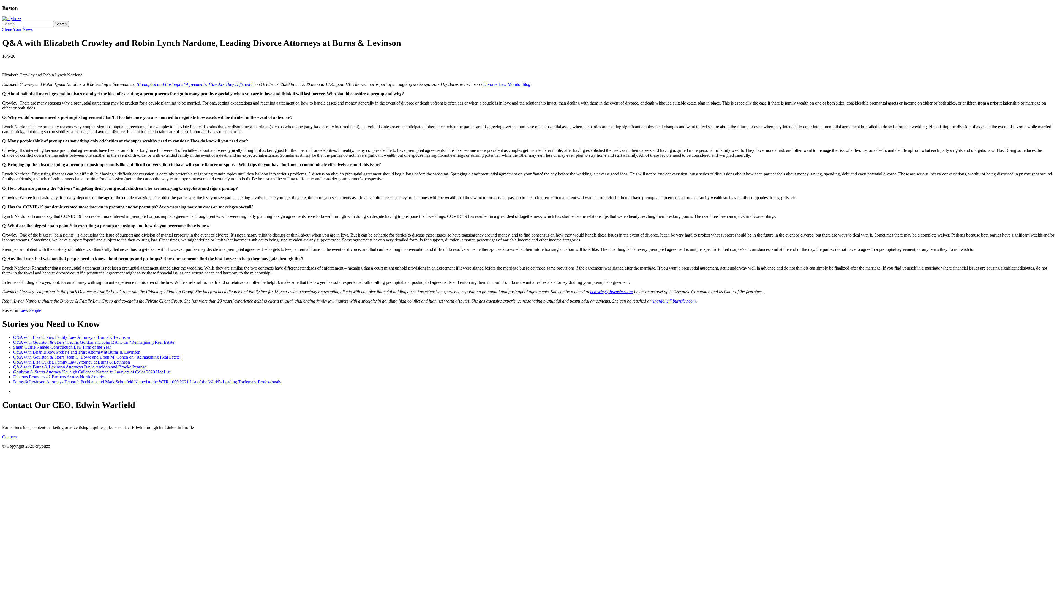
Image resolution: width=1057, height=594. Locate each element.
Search (61, 24)
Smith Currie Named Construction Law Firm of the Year (62, 347)
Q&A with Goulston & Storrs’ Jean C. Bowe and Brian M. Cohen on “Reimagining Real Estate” (97, 357)
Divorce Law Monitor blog (506, 84)
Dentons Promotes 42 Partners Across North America (59, 377)
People (35, 310)
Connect (9, 437)
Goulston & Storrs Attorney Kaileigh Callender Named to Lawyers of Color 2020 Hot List (91, 372)
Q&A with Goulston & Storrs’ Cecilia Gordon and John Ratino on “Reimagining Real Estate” (94, 342)
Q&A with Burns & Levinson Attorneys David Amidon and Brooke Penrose (79, 367)
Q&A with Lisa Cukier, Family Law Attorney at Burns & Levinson (71, 337)
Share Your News (17, 29)
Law (23, 310)
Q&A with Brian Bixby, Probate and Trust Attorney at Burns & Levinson (76, 352)
